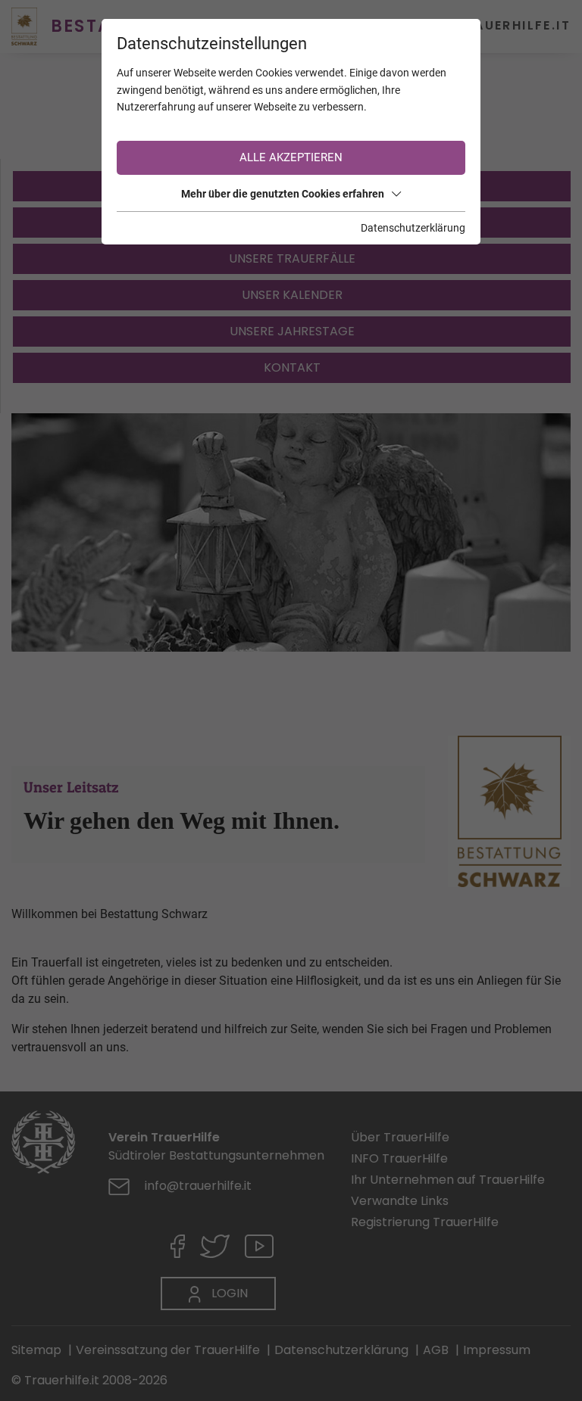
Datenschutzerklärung (413, 228)
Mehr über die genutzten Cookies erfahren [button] (282, 194)
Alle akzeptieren (291, 157)
